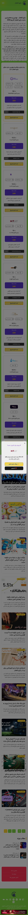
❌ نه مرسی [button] (14, 468)
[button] (14, 457)
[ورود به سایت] (14, 450)
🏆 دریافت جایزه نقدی (14, 464)
